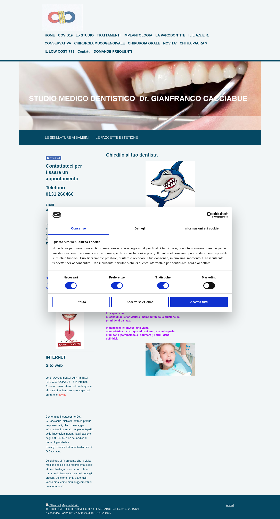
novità (62, 394)
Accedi (230, 505)
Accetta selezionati (140, 302)
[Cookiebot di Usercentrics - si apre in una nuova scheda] (210, 215)
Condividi (54, 158)
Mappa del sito (70, 505)
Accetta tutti (199, 302)
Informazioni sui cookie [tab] (201, 228)
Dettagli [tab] (140, 228)
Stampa (54, 505)
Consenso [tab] (78, 228)
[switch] (117, 285)
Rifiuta (81, 302)
